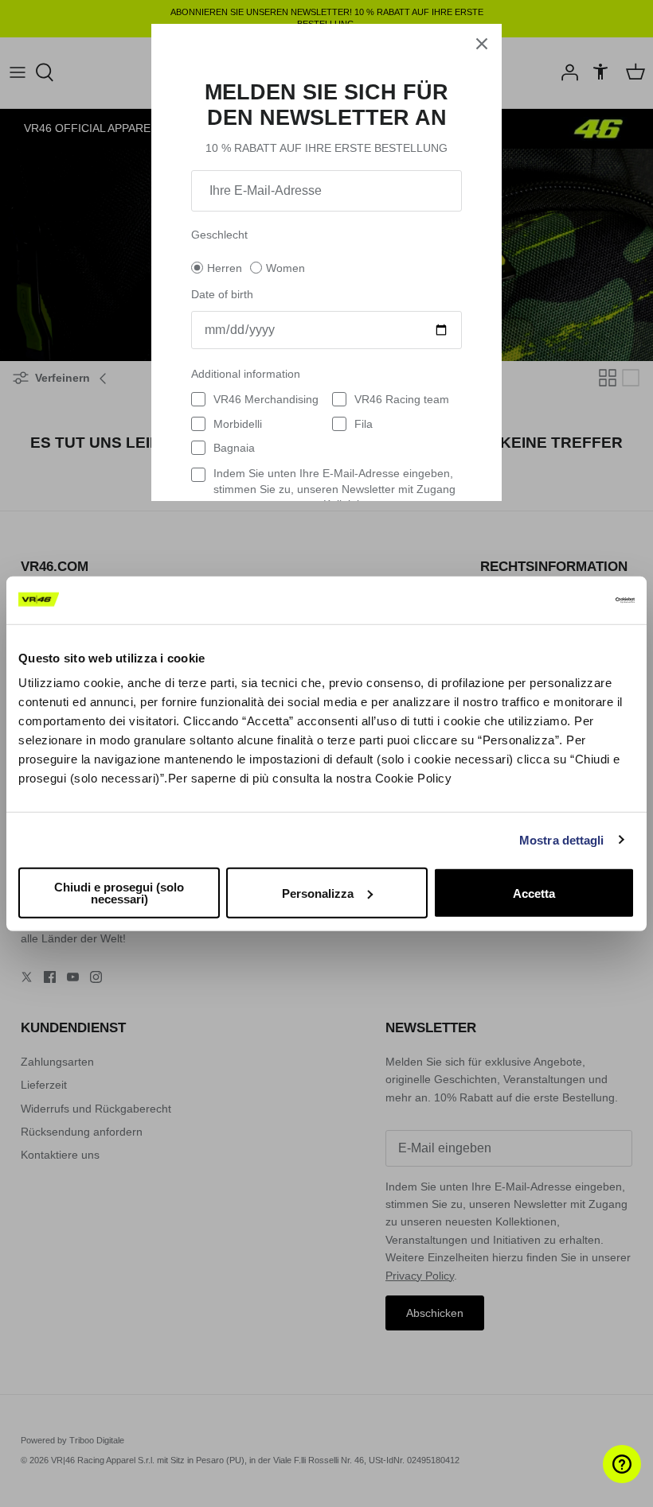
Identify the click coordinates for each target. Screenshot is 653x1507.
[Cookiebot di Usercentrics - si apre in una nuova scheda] (565, 600)
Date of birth (222, 294)
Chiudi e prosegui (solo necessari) (119, 893)
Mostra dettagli (561, 839)
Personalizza (318, 892)
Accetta (534, 892)
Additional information (245, 373)
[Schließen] (481, 43)
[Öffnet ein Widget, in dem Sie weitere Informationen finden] (593, 1479)
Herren (224, 268)
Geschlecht (219, 234)
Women (285, 268)
